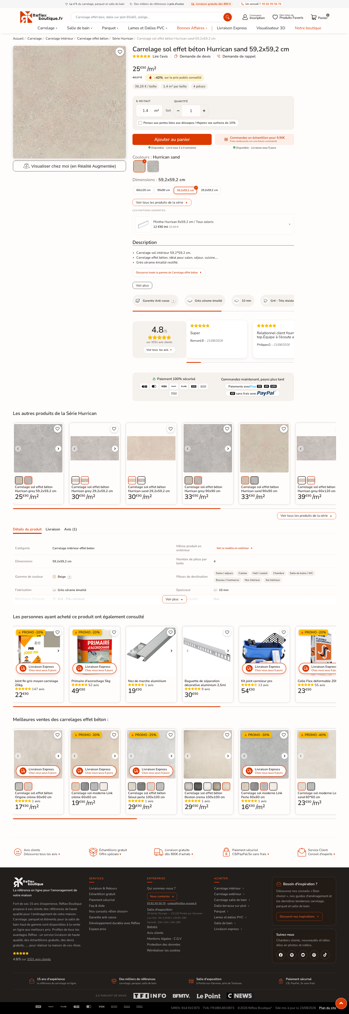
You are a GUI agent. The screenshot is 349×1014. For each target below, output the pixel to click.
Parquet (109, 28)
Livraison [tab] (53, 529)
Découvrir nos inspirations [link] (297, 916)
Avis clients (155, 933)
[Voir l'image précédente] (18, 449)
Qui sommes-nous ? (161, 888)
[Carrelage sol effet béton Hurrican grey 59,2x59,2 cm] (153, 166)
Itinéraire (152, 927)
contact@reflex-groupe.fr (182, 903)
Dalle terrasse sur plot (230, 906)
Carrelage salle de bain (230, 900)
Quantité (181, 101)
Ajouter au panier (172, 139)
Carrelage (46, 28)
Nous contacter (160, 896)
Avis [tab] (70, 529)
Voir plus (142, 285)
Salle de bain (78, 28)
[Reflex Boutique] (41, 17)
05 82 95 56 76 (156, 903)
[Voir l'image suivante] (58, 449)
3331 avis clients (39, 959)
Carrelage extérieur (227, 894)
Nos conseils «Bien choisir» (108, 911)
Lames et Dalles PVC (146, 28)
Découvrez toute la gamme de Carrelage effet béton (167, 272)
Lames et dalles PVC (228, 917)
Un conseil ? (263, 4)
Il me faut (143, 101)
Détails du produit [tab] (27, 529)
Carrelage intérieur (227, 888)
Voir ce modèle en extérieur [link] (233, 548)
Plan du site (327, 1008)
